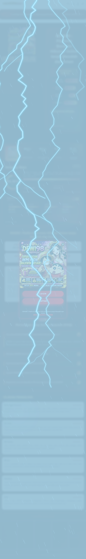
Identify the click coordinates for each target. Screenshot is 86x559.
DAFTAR (43, 301)
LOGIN (43, 293)
